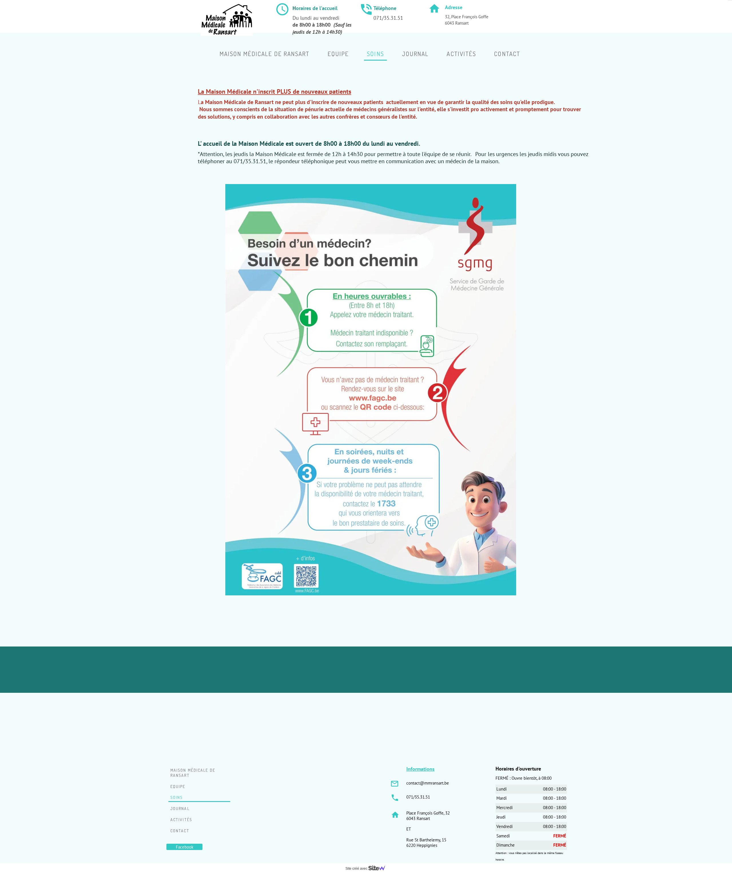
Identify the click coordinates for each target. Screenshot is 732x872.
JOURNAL (180, 808)
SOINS (176, 797)
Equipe (178, 786)
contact (179, 830)
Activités (181, 819)
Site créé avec (356, 869)
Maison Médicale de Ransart (192, 773)
